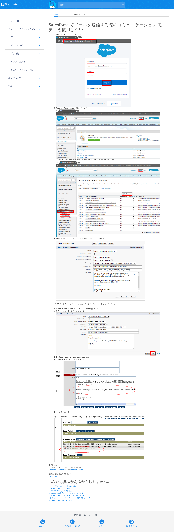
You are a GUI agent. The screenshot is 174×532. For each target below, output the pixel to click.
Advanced (52, 470)
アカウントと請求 (16, 61)
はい (50, 476)
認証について (14, 78)
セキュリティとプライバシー (22, 70)
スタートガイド (15, 21)
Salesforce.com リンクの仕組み (60, 491)
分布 (10, 37)
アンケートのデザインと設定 (22, 29)
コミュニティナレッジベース (73, 14)
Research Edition (76, 470)
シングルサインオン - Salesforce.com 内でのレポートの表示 (71, 498)
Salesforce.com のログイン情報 (60, 500)
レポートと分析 (15, 45)
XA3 (10, 86)
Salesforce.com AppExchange (60, 488)
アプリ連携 (13, 53)
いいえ (54, 476)
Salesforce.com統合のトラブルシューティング (66, 493)
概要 (56, 14)
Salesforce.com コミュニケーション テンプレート (67, 496)
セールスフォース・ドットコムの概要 (63, 486)
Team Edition (61, 470)
